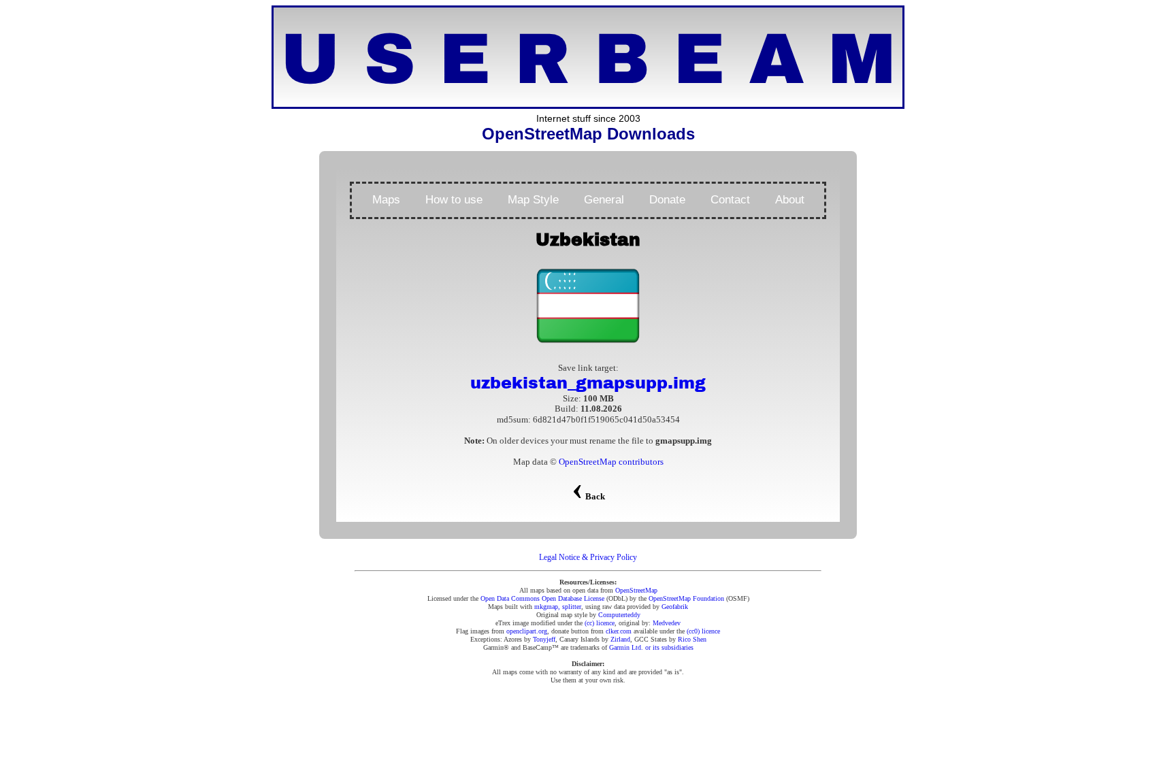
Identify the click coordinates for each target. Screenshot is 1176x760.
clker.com (619, 631)
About (789, 199)
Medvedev (667, 623)
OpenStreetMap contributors (611, 462)
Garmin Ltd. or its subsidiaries (651, 647)
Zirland (620, 639)
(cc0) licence (703, 631)
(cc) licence (600, 623)
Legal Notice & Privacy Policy (588, 557)
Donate (667, 199)
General (604, 199)
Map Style (533, 199)
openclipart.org (526, 631)
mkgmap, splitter (557, 606)
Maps (386, 199)
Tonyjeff (544, 639)
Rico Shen (692, 639)
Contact (730, 199)
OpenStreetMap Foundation (686, 598)
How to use (454, 199)
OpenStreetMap (636, 590)
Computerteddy (619, 614)
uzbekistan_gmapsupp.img (588, 383)
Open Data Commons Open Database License (542, 598)
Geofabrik (675, 606)
